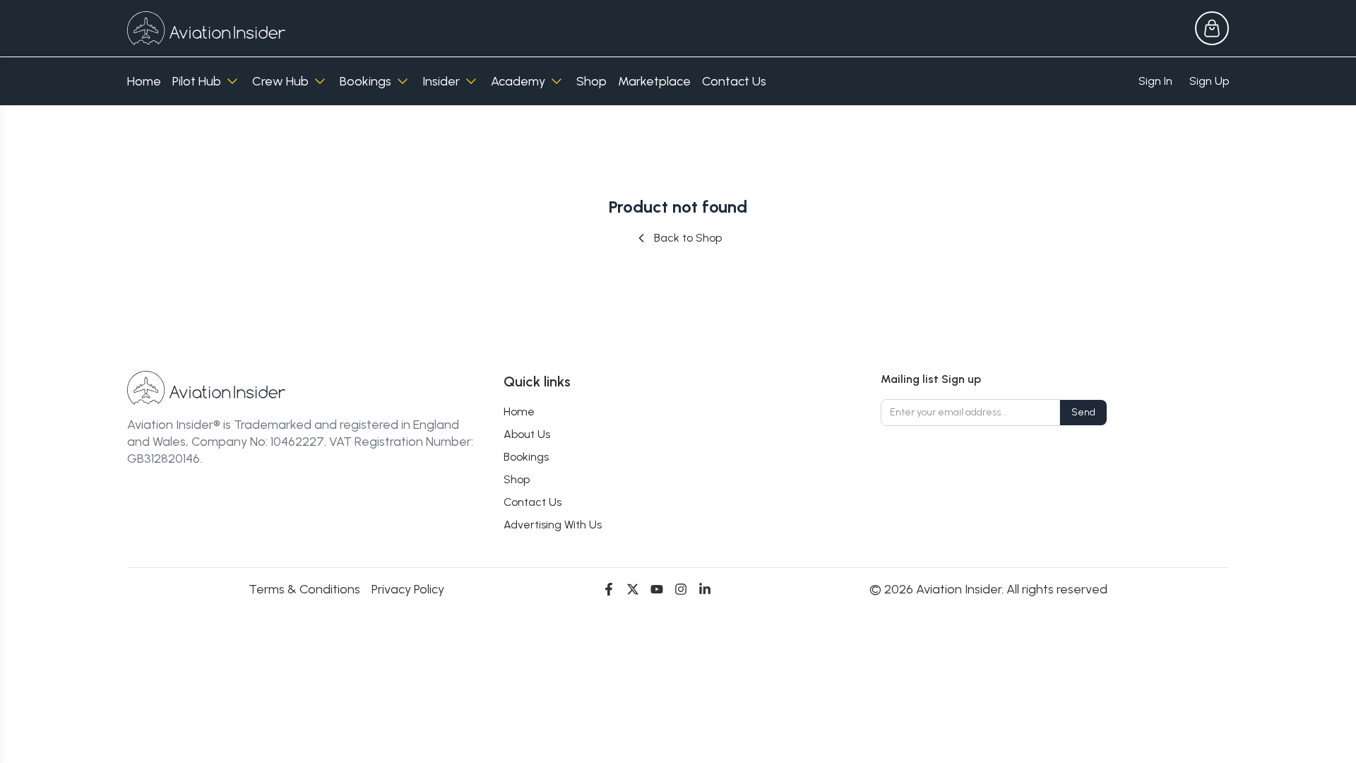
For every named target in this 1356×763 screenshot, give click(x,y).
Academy (518, 81)
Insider (441, 81)
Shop (591, 81)
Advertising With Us (553, 524)
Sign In (1155, 81)
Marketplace (654, 81)
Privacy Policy (407, 589)
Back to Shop (688, 237)
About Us (527, 434)
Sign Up (1209, 81)
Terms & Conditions (304, 589)
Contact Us (734, 81)
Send (1083, 412)
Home (144, 81)
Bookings (365, 81)
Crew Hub (280, 81)
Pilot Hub (196, 81)
